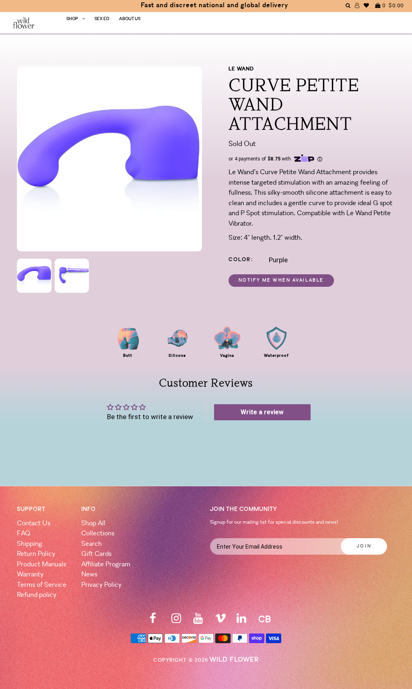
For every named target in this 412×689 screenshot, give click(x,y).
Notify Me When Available (281, 280)
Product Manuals (41, 564)
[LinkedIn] (241, 621)
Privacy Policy (101, 585)
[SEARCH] (348, 5)
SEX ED (102, 19)
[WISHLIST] (366, 5)
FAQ (23, 533)
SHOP (72, 19)
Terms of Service (41, 585)
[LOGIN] (357, 5)
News (89, 574)
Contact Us (33, 523)
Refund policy (36, 595)
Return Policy (36, 554)
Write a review (262, 412)
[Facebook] (153, 621)
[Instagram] (176, 621)
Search (91, 544)
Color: (241, 259)
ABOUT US (129, 19)
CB (264, 620)
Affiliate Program (105, 564)
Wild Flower (234, 659)
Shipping (29, 544)
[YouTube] (198, 621)
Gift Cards (96, 554)
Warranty (30, 574)
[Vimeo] (220, 621)
